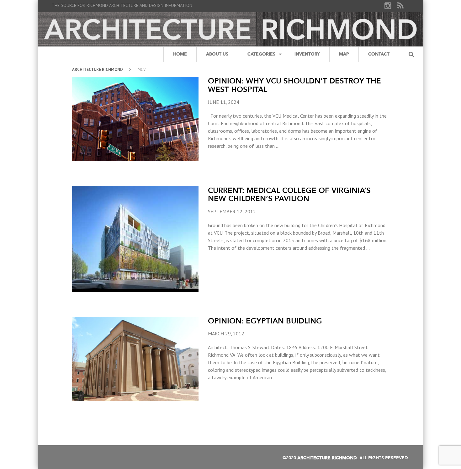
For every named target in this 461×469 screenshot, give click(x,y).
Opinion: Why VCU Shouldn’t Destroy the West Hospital (294, 84)
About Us (217, 54)
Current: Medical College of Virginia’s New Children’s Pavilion (289, 194)
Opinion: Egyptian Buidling (265, 320)
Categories (261, 54)
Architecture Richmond (97, 69)
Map (344, 54)
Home (180, 54)
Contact (378, 54)
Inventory (307, 54)
